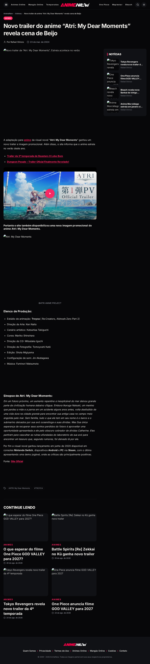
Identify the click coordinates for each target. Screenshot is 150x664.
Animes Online (18, 5)
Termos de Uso (61, 651)
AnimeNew (8, 13)
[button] (50, 193)
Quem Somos (29, 651)
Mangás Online (35, 5)
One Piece (104, 5)
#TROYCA (38, 488)
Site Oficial (17, 461)
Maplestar (117, 5)
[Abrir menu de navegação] (6, 4)
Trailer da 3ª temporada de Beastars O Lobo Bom (35, 156)
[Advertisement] (125, 143)
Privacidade (45, 651)
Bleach (128, 5)
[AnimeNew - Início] (75, 4)
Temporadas (52, 5)
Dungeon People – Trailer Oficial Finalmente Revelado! (38, 161)
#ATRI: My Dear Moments (19, 488)
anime (27, 139)
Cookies (112, 651)
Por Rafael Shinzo (15, 42)
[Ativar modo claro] (143, 4)
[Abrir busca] (137, 4)
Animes (18, 13)
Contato (123, 651)
